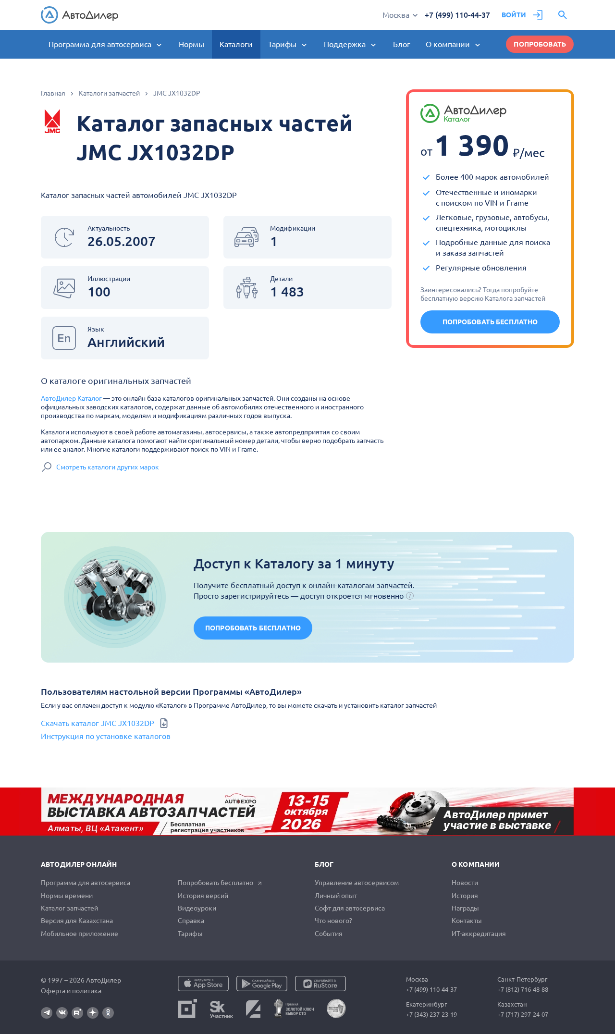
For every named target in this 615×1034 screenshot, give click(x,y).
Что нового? (333, 920)
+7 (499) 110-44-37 (457, 15)
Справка (191, 920)
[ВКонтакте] (62, 1013)
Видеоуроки (197, 908)
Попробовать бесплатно (490, 322)
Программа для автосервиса (85, 882)
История (465, 895)
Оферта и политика (71, 991)
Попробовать (540, 44)
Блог (401, 44)
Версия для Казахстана (77, 920)
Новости (465, 882)
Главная (53, 93)
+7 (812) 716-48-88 (522, 989)
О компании (476, 864)
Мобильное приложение (79, 933)
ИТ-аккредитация (479, 933)
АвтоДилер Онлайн (79, 864)
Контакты (467, 920)
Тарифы (190, 933)
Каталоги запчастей (109, 93)
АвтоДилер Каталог (71, 398)
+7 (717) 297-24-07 (522, 1014)
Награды (465, 908)
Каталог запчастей (69, 908)
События (329, 933)
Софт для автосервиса (350, 908)
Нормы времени (67, 895)
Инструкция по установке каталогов (106, 736)
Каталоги (236, 44)
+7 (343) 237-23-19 (431, 1014)
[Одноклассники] (108, 1013)
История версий (203, 895)
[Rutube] (77, 1013)
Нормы (191, 44)
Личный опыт (336, 895)
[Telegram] (46, 1013)
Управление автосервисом (357, 882)
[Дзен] (92, 1013)
